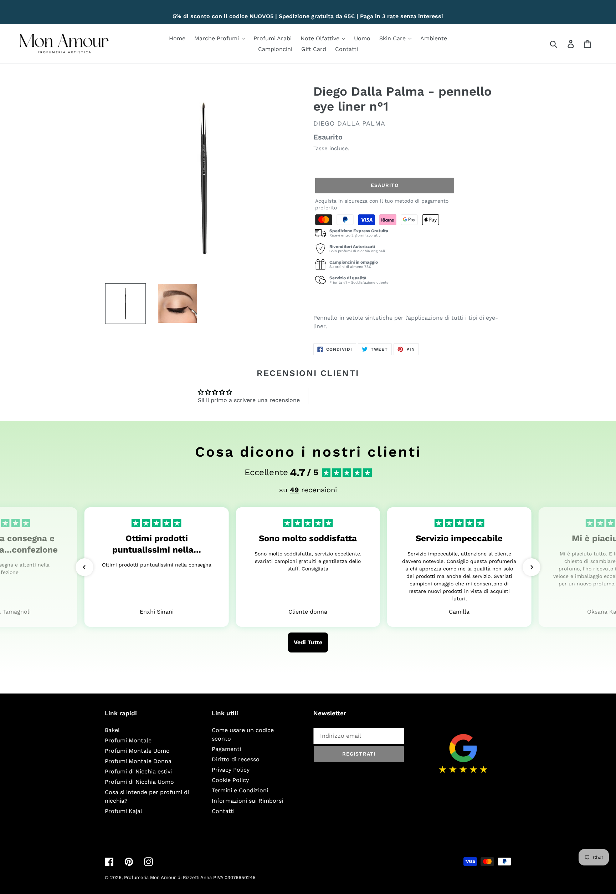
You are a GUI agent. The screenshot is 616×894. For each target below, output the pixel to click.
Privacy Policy (231, 769)
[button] (84, 567)
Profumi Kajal (123, 811)
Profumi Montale (128, 740)
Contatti (223, 811)
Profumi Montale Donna (138, 761)
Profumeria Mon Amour (150, 877)
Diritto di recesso (236, 759)
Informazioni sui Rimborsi (247, 800)
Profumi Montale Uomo (137, 750)
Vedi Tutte (308, 642)
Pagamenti (226, 749)
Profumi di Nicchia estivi (138, 771)
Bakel (112, 730)
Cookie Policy (230, 780)
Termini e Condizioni (240, 790)
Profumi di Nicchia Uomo (139, 781)
